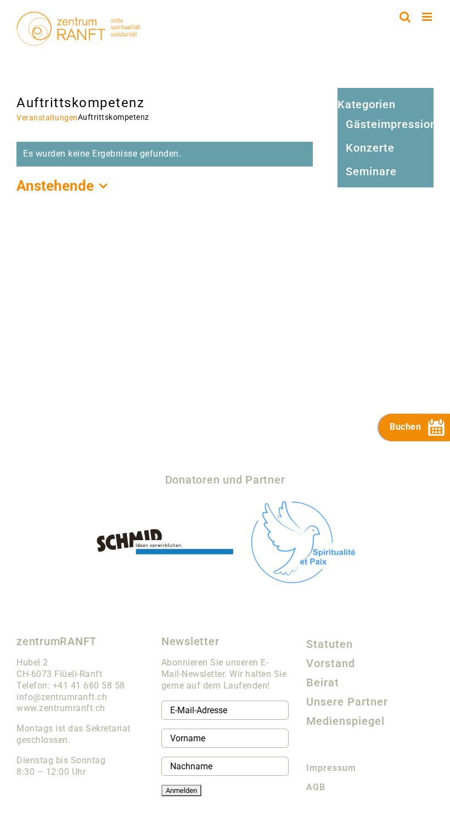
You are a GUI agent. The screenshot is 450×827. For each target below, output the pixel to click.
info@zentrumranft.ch (61, 697)
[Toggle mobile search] (405, 17)
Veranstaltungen (47, 117)
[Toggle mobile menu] (428, 17)
